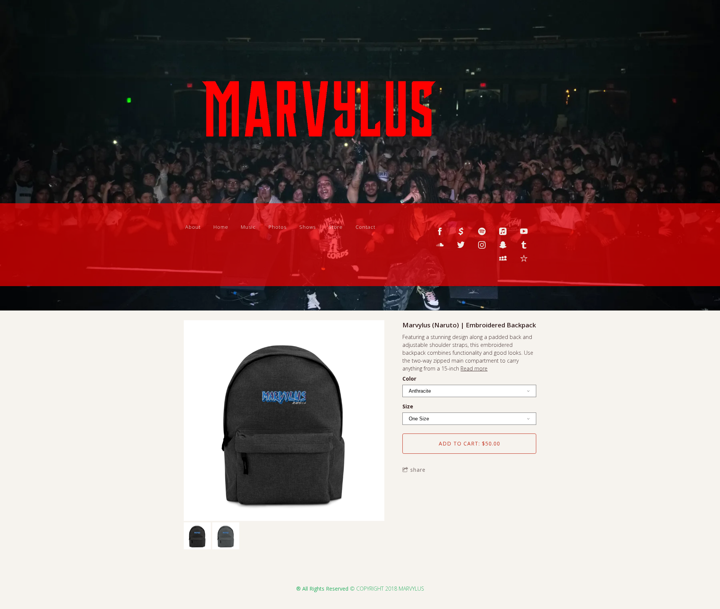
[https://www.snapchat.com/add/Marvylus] (503, 245)
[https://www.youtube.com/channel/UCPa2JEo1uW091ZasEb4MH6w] (524, 231)
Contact (365, 227)
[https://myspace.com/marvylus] (503, 258)
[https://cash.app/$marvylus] (461, 231)
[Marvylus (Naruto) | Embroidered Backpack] (284, 421)
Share (418, 469)
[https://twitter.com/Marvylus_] (461, 245)
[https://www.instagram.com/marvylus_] (482, 245)
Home (220, 227)
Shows (307, 227)
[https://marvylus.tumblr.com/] (524, 245)
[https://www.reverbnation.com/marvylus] (524, 258)
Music (248, 227)
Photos (277, 227)
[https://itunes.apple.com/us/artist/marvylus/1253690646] (503, 231)
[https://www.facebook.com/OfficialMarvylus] (440, 231)
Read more (474, 368)
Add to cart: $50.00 (469, 443)
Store (335, 227)
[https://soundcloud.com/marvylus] (440, 245)
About (193, 227)
